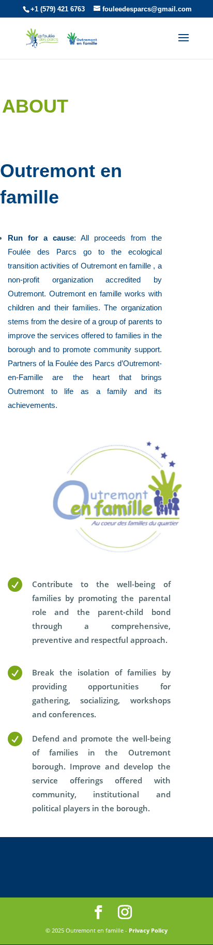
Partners (22, 363)
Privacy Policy (148, 930)
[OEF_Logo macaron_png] (117, 555)
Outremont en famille (117, 265)
